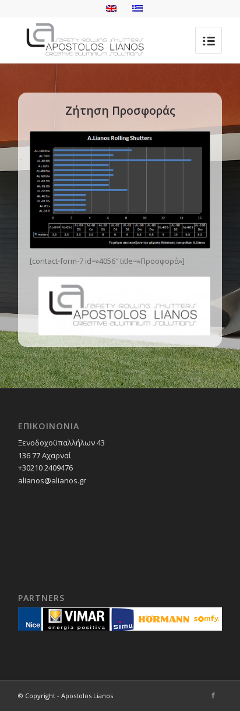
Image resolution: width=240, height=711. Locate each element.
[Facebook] (213, 695)
